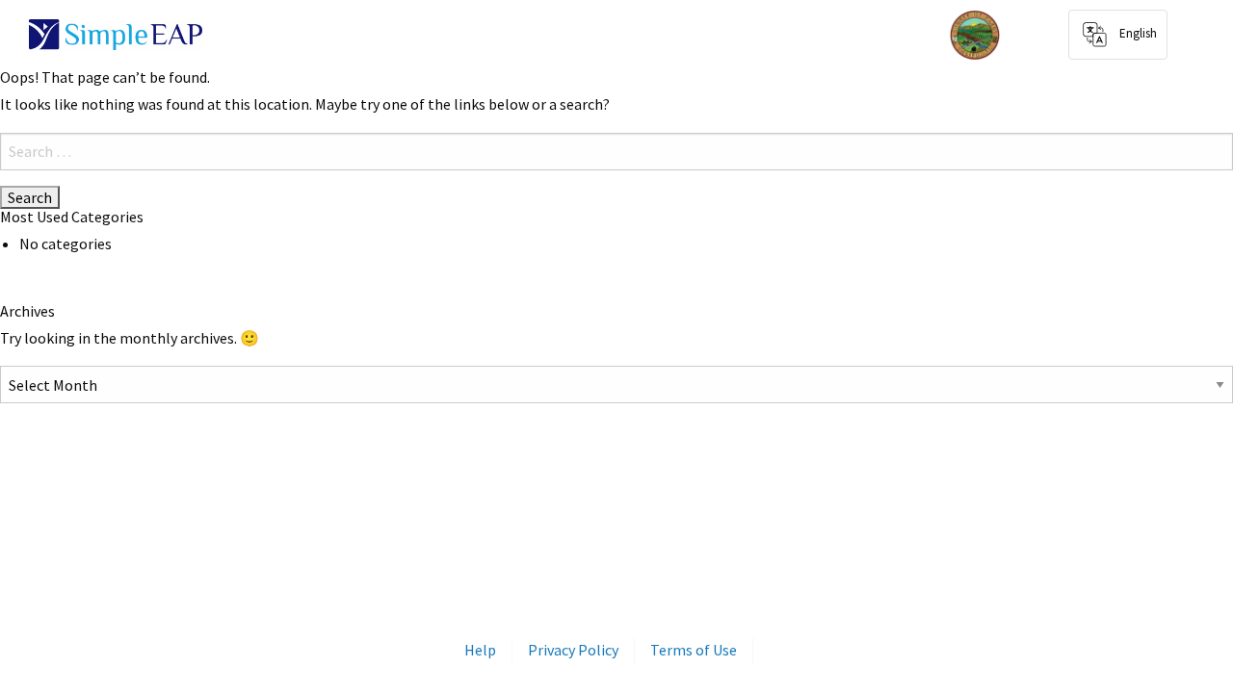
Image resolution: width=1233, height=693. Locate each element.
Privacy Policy (573, 649)
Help (480, 649)
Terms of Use (693, 649)
